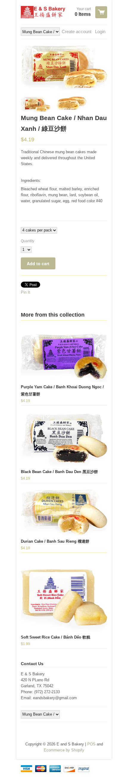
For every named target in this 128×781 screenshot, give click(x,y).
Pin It (25, 292)
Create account (76, 31)
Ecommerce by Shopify (64, 750)
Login (100, 31)
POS (91, 744)
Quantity (27, 241)
